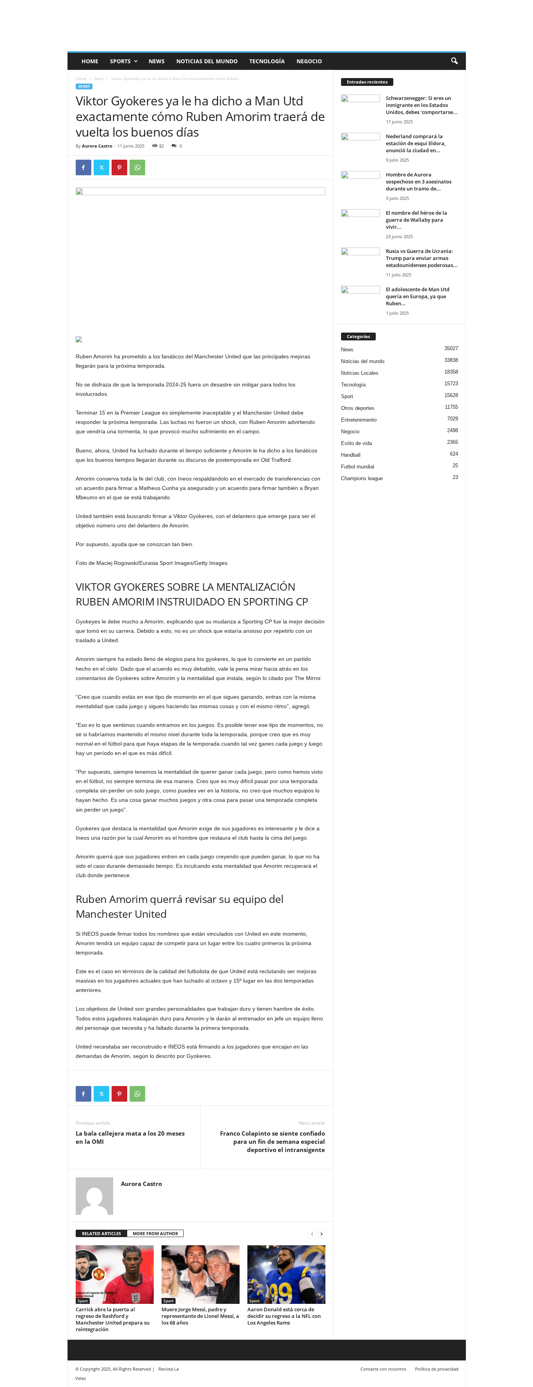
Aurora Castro (97, 146)
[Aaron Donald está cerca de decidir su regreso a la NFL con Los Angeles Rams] (286, 1274)
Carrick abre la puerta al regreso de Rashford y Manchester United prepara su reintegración (112, 1319)
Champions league (362, 478)
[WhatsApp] (137, 167)
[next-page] (321, 1234)
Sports (120, 61)
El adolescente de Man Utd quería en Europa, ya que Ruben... (417, 296)
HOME (90, 61)
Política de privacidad (436, 1369)
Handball (351, 455)
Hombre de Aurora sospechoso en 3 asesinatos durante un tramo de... (418, 181)
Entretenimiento (359, 420)
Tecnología (267, 61)
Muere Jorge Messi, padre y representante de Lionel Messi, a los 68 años (200, 1316)
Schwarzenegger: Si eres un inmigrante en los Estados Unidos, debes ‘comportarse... (422, 105)
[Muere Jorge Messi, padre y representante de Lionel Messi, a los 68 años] (201, 1274)
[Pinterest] (119, 167)
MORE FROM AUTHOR (155, 1233)
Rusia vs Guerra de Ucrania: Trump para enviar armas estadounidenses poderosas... (422, 258)
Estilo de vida (356, 443)
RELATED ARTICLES (101, 1233)
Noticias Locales (359, 373)
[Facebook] (83, 167)
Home (81, 78)
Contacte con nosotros (383, 1369)
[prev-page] (312, 1234)
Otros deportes (358, 408)
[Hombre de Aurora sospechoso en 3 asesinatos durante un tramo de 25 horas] (360, 185)
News (157, 61)
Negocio (309, 61)
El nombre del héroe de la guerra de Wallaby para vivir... (416, 219)
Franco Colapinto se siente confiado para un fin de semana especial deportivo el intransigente (272, 1141)
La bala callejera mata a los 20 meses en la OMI (130, 1137)
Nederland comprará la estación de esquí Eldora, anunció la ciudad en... (416, 143)
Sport (99, 78)
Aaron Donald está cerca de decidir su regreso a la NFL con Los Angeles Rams (284, 1316)
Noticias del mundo (207, 61)
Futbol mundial (357, 467)
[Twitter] (101, 167)
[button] (454, 61)
